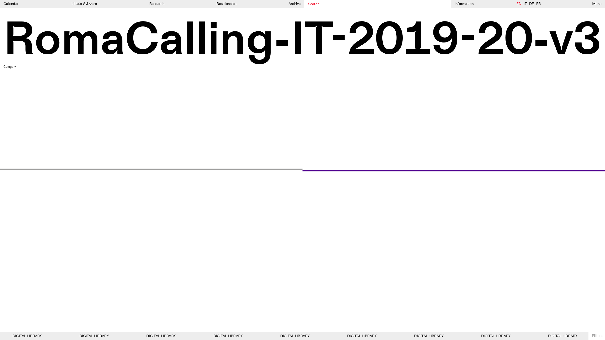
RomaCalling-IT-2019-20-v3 (302, 41)
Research (156, 4)
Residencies (226, 4)
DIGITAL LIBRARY (24, 336)
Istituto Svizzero (84, 4)
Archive (295, 4)
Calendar (11, 4)
